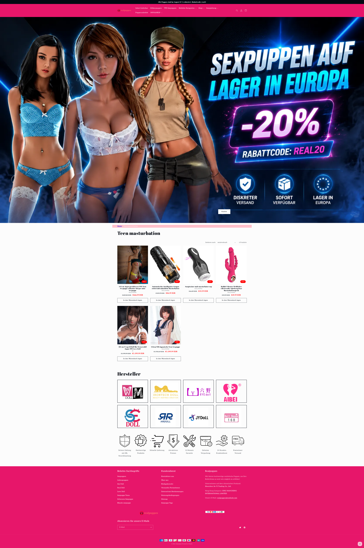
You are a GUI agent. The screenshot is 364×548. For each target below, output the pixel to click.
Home (119, 226)
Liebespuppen (122, 480)
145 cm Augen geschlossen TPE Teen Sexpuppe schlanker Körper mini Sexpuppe (132, 288)
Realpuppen (179, 543)
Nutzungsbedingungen (170, 495)
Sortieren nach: (210, 242)
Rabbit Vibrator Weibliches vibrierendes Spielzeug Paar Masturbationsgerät (231, 288)
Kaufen (224, 212)
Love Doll (121, 492)
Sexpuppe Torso (123, 495)
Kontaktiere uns (167, 476)
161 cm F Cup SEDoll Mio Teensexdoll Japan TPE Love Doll (133, 348)
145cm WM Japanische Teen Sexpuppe (165, 347)
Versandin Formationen (170, 488)
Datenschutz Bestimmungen (172, 492)
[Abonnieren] (151, 527)
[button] (187, 8)
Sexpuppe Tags (167, 503)
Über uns (164, 480)
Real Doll (121, 488)
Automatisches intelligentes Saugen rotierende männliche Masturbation (165, 288)
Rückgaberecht (167, 484)
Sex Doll (120, 484)
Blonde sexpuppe (124, 503)
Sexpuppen (121, 476)
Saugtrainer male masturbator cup (198, 287)
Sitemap (164, 499)
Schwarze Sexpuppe (125, 499)
